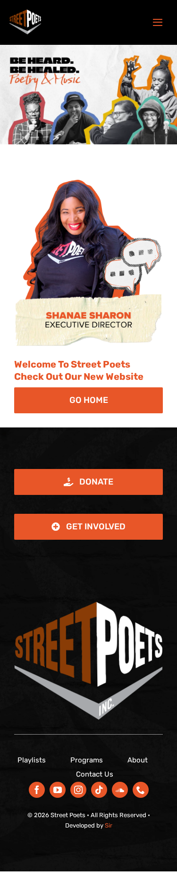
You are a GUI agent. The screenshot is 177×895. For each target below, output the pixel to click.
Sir (108, 825)
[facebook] (37, 790)
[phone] (141, 790)
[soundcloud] (120, 790)
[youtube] (58, 790)
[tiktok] (99, 790)
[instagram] (78, 790)
